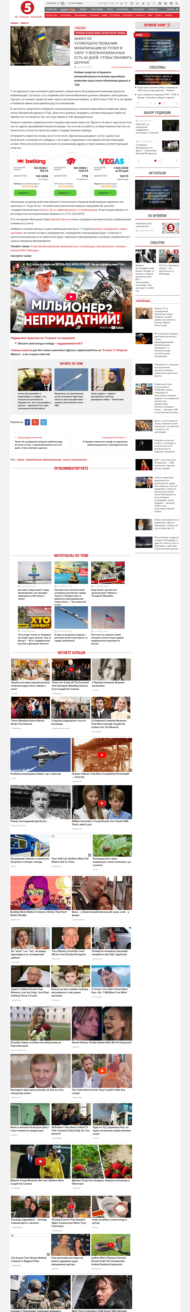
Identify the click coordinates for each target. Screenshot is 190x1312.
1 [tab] (146, 61)
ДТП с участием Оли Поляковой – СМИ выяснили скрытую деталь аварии (165, 464)
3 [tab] (160, 103)
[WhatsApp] (148, 3)
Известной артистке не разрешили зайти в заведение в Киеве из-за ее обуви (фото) (166, 524)
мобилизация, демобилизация (43, 460)
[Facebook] (126, 3)
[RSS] (177, 3)
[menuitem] (52, 9)
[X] (154, 3)
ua (117, 3)
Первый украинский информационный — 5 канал (27, 10)
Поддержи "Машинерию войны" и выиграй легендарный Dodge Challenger (148, 128)
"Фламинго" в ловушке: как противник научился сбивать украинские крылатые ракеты (166, 370)
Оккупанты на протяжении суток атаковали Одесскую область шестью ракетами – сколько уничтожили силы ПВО (69, 399)
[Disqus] (71, 514)
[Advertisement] (71, 175)
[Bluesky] (165, 3)
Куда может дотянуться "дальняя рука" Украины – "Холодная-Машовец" (104, 593)
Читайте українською (121, 66)
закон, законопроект (75, 460)
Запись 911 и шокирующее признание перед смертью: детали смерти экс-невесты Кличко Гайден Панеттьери (165, 317)
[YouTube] (171, 3)
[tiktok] (137, 3)
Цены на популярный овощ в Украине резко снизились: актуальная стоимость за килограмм (166, 426)
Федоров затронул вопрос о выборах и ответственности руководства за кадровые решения (165, 446)
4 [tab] (164, 103)
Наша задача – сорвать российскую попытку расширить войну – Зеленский (107, 396)
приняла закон (59, 219)
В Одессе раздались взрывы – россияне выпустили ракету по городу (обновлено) (71, 637)
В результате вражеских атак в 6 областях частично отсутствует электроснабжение (154, 97)
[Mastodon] (160, 3)
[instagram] (131, 3)
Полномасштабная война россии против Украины (100, 33)
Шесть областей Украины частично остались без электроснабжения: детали (156, 90)
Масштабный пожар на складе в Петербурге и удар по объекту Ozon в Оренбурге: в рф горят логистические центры (166, 543)
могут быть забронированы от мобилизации (69, 209)
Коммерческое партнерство (144, 225)
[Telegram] (143, 3)
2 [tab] (168, 61)
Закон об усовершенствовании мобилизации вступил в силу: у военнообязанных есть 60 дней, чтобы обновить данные (38, 444)
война (20, 460)
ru (121, 3)
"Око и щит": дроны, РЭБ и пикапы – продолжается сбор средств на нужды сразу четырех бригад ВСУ (147, 152)
